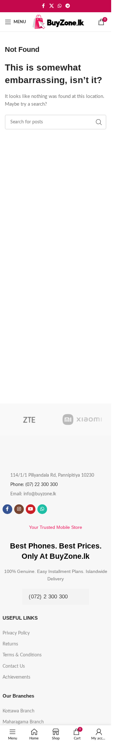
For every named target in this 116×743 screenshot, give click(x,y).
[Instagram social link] (19, 509)
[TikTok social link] (54, 509)
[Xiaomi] (82, 420)
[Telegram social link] (67, 6)
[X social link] (51, 6)
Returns (10, 644)
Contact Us (14, 666)
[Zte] (29, 420)
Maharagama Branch (23, 722)
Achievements (16, 677)
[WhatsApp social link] (59, 6)
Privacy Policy (16, 633)
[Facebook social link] (43, 6)
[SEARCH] (99, 122)
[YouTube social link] (30, 509)
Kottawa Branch (18, 711)
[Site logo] (58, 21)
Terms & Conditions (22, 655)
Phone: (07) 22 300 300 (34, 484)
